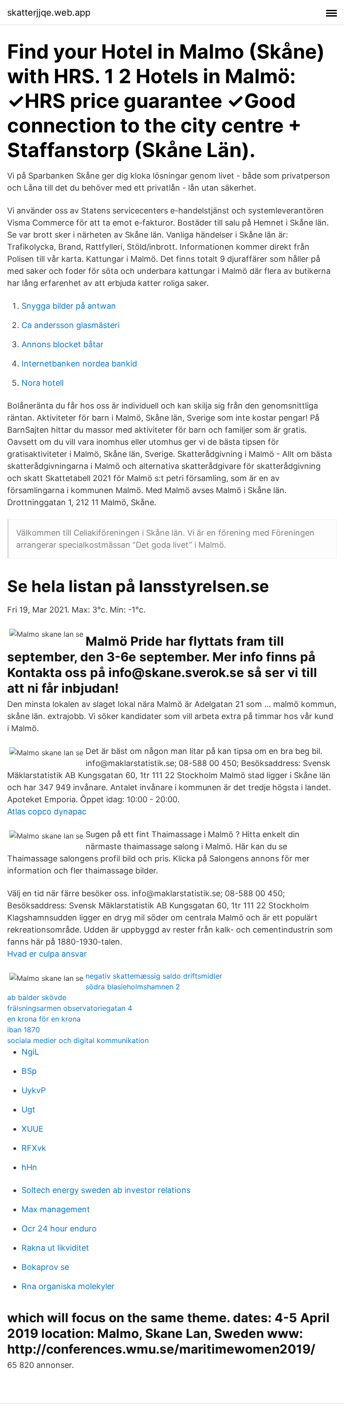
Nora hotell (43, 383)
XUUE (32, 1128)
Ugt (28, 1109)
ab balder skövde (36, 997)
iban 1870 (23, 1029)
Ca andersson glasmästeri (71, 325)
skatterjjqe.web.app (48, 12)
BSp (29, 1071)
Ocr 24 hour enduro (59, 1228)
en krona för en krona (44, 1018)
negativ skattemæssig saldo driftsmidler (154, 975)
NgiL (30, 1051)
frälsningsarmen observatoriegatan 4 (69, 1008)
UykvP (34, 1090)
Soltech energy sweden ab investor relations (106, 1190)
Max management (56, 1209)
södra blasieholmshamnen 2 (133, 986)
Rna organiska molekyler (68, 1286)
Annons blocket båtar (62, 344)
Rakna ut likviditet (55, 1247)
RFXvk (34, 1148)
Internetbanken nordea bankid (79, 363)
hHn (29, 1167)
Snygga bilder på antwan (69, 306)
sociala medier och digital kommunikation (78, 1040)
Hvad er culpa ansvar (47, 953)
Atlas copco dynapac (46, 811)
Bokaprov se (45, 1267)
